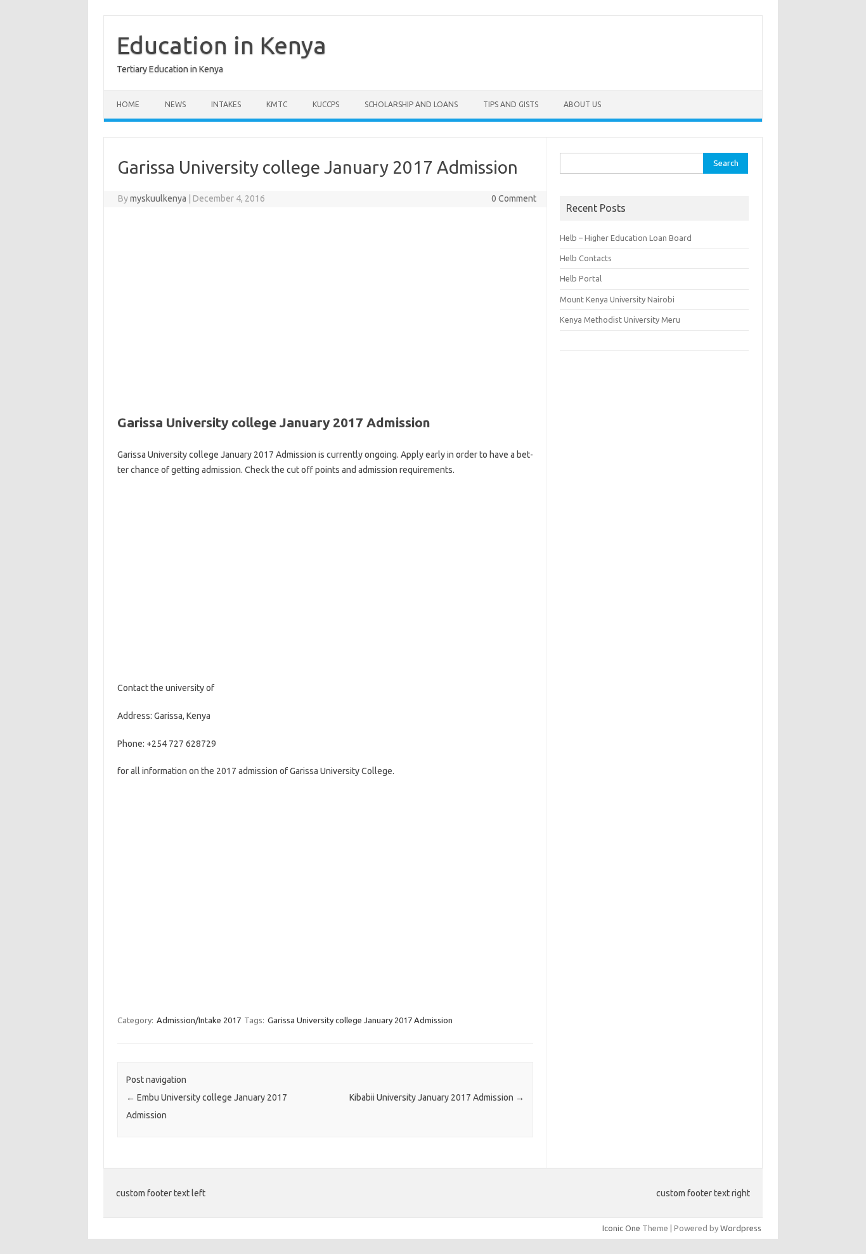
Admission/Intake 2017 (199, 1020)
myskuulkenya (158, 198)
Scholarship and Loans (411, 104)
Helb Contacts (586, 258)
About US (582, 104)
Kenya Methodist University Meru (620, 319)
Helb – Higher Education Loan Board (626, 237)
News (175, 104)
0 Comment (513, 198)
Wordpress (740, 1228)
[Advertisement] (325, 309)
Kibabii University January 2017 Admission (436, 1097)
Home (128, 104)
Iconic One (621, 1228)
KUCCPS (326, 104)
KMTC (276, 104)
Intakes (226, 104)
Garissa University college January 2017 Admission (360, 1020)
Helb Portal (581, 278)
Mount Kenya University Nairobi (617, 299)
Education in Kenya (221, 45)
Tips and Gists (510, 104)
